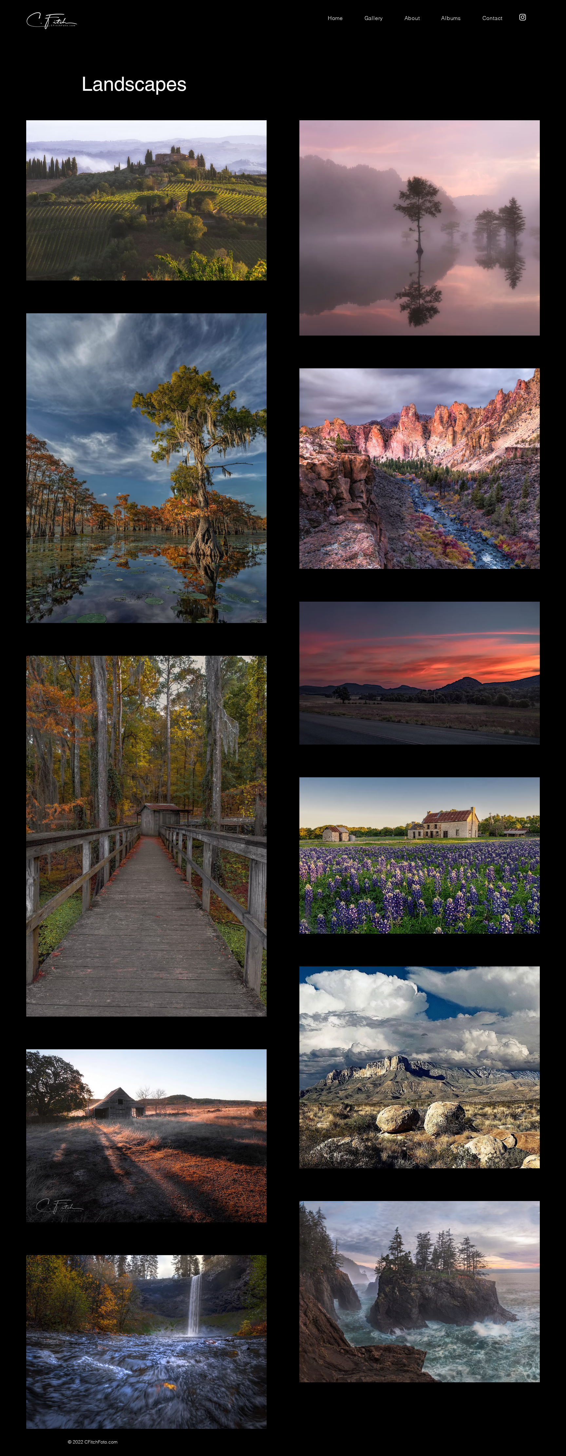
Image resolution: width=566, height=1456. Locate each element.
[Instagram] (522, 17)
